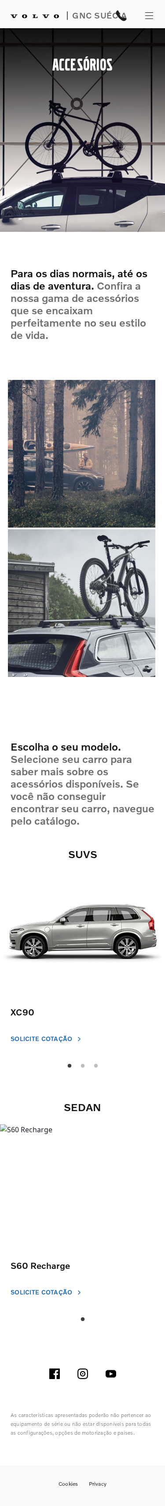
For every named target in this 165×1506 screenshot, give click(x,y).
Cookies (68, 1483)
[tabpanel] (82, 965)
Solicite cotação (42, 1038)
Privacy (98, 1483)
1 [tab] (82, 1319)
